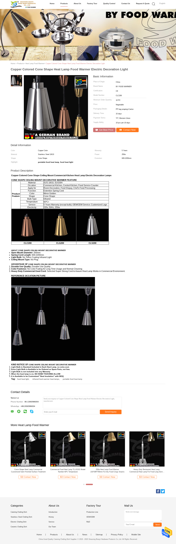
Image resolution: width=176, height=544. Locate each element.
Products (64, 4)
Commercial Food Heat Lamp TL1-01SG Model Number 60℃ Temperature (67, 470)
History (51, 517)
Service (51, 522)
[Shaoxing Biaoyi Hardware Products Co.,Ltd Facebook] (158, 491)
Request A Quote (142, 4)
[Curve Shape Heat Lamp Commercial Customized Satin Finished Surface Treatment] (28, 448)
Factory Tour (92, 4)
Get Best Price (105, 130)
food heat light (23, 379)
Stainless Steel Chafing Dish (21, 517)
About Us (77, 4)
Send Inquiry (110, 412)
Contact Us (125, 4)
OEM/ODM (90, 517)
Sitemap (99, 535)
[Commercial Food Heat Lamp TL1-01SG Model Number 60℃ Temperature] (67, 448)
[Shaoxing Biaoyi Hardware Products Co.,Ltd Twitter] (163, 491)
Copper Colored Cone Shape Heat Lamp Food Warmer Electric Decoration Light (75, 63)
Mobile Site (136, 535)
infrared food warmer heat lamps (45, 379)
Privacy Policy (117, 535)
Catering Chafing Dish (19, 512)
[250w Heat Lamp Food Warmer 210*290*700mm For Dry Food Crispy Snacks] (107, 448)
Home (52, 4)
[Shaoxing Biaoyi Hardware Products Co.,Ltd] (23, 4)
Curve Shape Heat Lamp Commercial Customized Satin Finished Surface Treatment (28, 470)
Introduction (53, 512)
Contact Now (129, 130)
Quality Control (109, 4)
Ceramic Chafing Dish (19, 527)
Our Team (52, 527)
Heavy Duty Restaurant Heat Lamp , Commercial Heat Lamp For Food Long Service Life (147, 470)
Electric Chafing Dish (18, 522)
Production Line (92, 512)
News (84, 535)
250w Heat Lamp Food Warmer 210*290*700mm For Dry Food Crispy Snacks (107, 470)
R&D (88, 522)
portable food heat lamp (72, 379)
